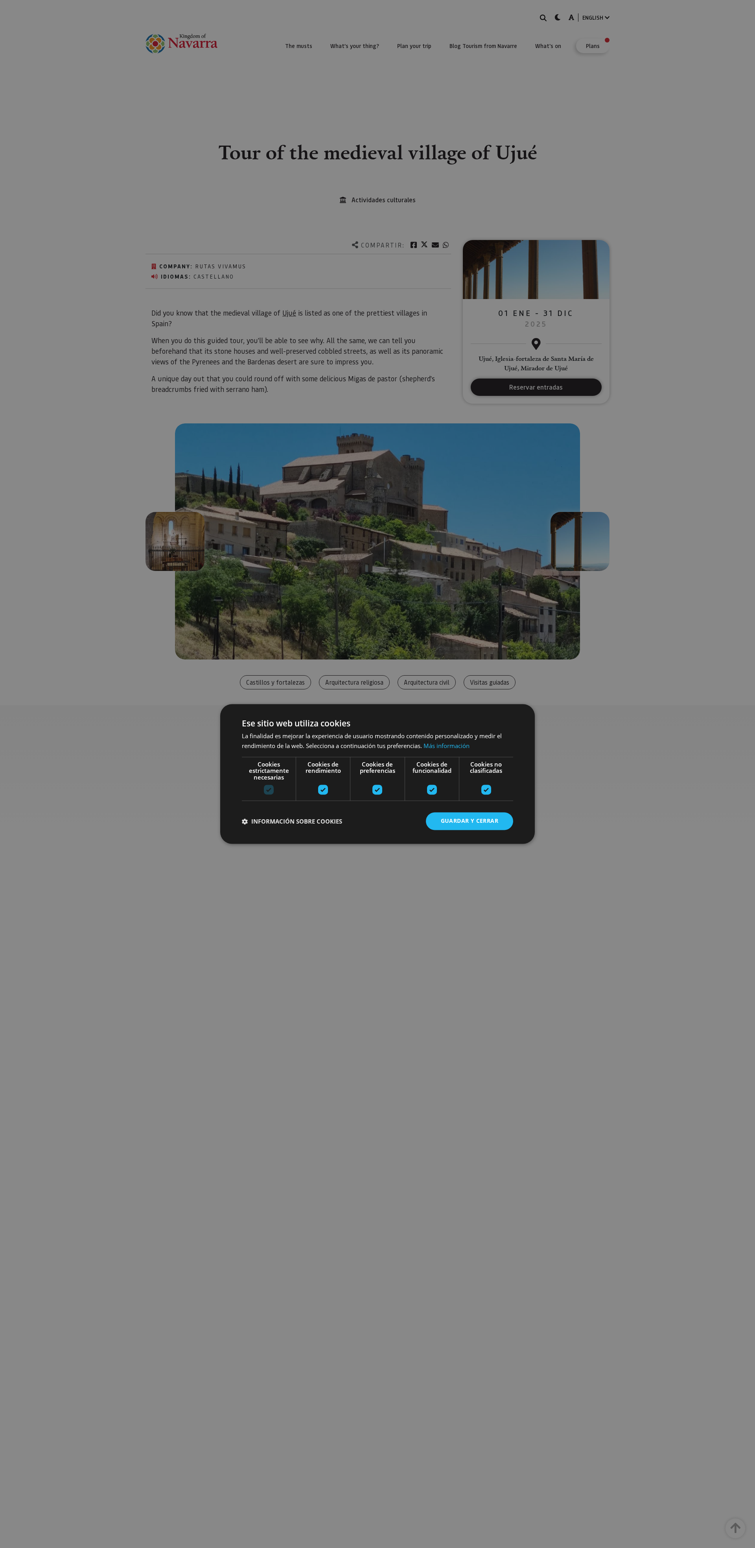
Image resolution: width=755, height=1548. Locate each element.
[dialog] (377, 774)
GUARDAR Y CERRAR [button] (469, 821)
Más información (447, 746)
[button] (292, 821)
